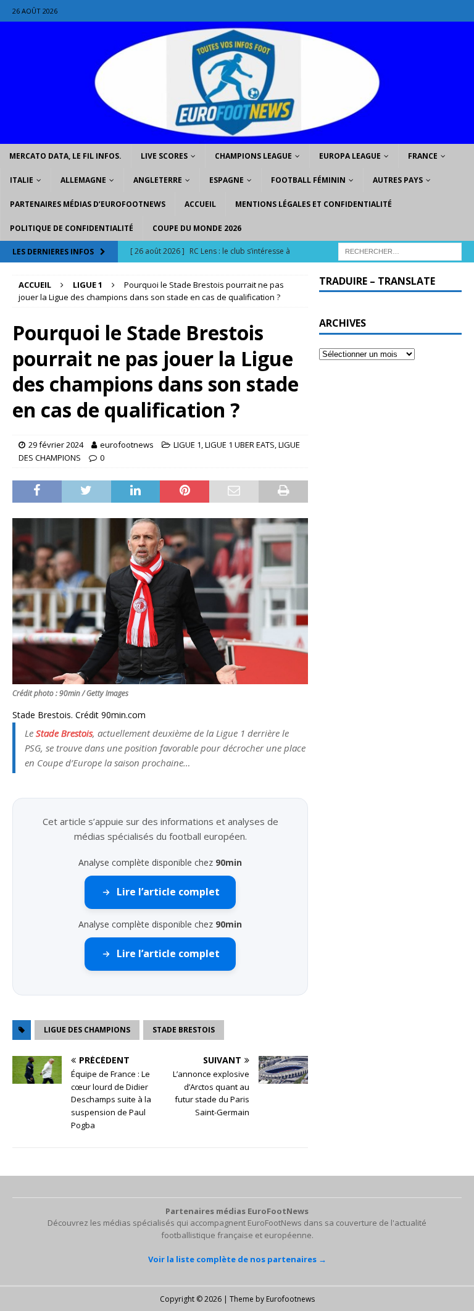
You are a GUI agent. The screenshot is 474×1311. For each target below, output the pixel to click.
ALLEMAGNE (83, 180)
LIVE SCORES (164, 156)
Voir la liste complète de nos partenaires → (237, 1259)
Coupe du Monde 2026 (196, 228)
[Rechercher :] (400, 250)
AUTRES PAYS (398, 180)
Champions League (253, 156)
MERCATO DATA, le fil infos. (65, 156)
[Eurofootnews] (237, 136)
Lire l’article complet (168, 891)
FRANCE (423, 156)
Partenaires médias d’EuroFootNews (87, 204)
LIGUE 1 (187, 444)
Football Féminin (308, 180)
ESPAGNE (226, 180)
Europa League (350, 156)
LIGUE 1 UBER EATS (240, 444)
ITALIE (21, 180)
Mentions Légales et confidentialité (313, 204)
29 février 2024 (55, 444)
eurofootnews (127, 444)
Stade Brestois (64, 733)
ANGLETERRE (157, 180)
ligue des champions (87, 1029)
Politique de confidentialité (71, 228)
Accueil (200, 204)
